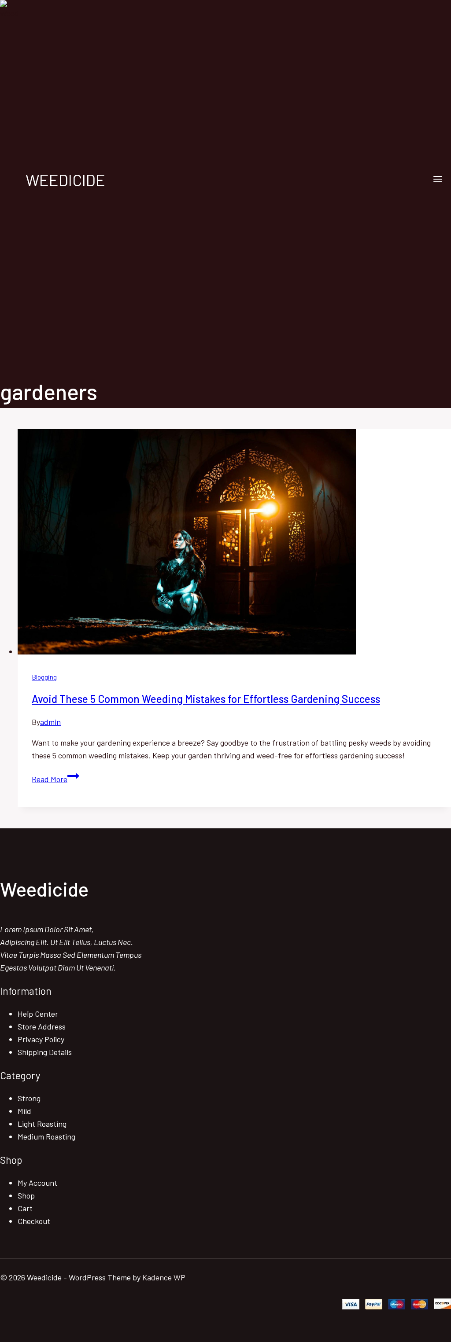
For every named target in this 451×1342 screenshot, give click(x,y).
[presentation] (234, 543)
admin (50, 722)
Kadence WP (163, 1277)
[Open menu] (438, 179)
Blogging (44, 677)
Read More (55, 779)
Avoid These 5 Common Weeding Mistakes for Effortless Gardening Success (206, 698)
